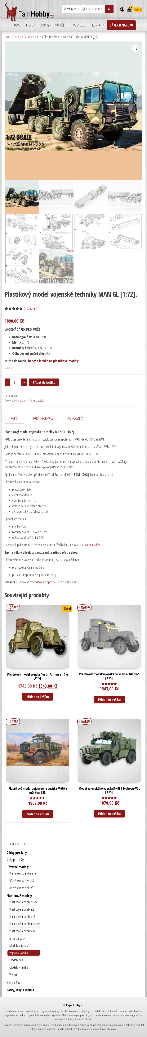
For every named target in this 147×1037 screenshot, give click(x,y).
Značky (45, 25)
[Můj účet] (122, 9)
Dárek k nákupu (121, 25)
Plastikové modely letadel (23, 902)
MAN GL (48, 559)
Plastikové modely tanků (23, 931)
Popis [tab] (14, 418)
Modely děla (16, 960)
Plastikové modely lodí (22, 916)
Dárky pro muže (32, 36)
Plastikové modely (19, 895)
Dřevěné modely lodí (21, 887)
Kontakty (98, 25)
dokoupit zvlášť (91, 545)
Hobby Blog (79, 25)
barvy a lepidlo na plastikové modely (53, 361)
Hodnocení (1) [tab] (75, 418)
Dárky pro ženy (17, 852)
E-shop (30, 25)
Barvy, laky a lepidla (20, 990)
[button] (135, 48)
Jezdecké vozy (17, 938)
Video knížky (13, 982)
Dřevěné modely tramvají (23, 873)
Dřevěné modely (18, 867)
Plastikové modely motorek (24, 923)
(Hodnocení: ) (32, 308)
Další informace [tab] (43, 418)
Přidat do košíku (44, 382)
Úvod (17, 25)
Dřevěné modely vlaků (21, 880)
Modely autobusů (19, 945)
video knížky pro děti (45, 582)
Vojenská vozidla (37, 400)
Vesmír (13, 974)
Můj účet (60, 25)
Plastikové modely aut (21, 909)
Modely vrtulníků (18, 967)
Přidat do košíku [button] (37, 696)
